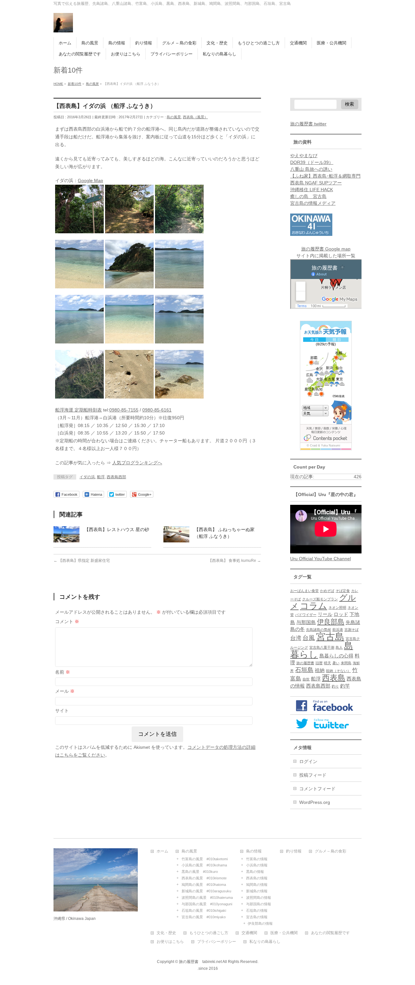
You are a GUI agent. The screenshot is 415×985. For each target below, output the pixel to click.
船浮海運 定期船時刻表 (78, 409)
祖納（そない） (338, 671)
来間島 (346, 663)
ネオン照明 (337, 607)
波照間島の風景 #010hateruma (207, 897)
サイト (62, 710)
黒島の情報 (255, 872)
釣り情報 (294, 851)
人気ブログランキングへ (137, 462)
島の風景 (174, 117)
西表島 (333, 677)
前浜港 (337, 630)
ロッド (341, 614)
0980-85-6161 (157, 409)
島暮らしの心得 (336, 655)
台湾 (295, 638)
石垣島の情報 (256, 910)
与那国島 (306, 622)
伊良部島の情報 (260, 923)
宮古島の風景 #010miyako (204, 917)
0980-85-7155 (123, 409)
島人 (339, 647)
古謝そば (351, 630)
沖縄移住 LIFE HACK (311, 189)
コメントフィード (317, 788)
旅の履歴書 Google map (325, 248)
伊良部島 (330, 621)
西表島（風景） (195, 117)
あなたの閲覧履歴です (330, 933)
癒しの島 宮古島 (308, 196)
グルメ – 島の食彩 (330, 851)
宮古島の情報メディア (313, 203)
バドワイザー (305, 615)
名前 (62, 672)
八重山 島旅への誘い (311, 169)
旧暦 (319, 663)
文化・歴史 (166, 933)
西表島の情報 (256, 878)
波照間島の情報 (258, 897)
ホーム (162, 851)
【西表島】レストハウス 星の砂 (116, 529)
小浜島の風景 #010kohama (204, 865)
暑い (335, 663)
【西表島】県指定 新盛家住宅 (81, 560)
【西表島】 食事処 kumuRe (234, 560)
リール (325, 614)
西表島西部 (116, 477)
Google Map (90, 180)
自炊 (306, 679)
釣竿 (345, 686)
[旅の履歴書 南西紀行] (63, 25)
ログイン (308, 761)
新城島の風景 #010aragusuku (206, 891)
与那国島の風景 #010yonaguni (207, 904)
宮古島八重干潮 (321, 647)
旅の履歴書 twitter (308, 123)
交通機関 (249, 933)
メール (65, 691)
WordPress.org (314, 802)
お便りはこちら (170, 942)
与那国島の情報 (258, 904)
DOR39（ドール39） (311, 162)
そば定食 (343, 591)
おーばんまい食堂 (304, 591)
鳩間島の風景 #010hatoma (204, 884)
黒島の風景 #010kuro (200, 872)
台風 (308, 637)
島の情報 (254, 851)
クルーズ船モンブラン (320, 599)
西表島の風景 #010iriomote (204, 878)
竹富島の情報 (256, 859)
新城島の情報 (256, 891)
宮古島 (330, 636)
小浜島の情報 (256, 865)
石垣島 (304, 669)
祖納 (320, 670)
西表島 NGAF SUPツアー (316, 182)
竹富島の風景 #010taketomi (205, 859)
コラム (313, 606)
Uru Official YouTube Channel (320, 558)
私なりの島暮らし (264, 942)
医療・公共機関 (284, 933)
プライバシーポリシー (216, 942)
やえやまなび (303, 155)
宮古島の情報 (256, 917)
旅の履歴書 (305, 663)
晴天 (327, 663)
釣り (335, 686)
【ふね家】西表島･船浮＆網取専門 (325, 176)
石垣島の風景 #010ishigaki (204, 910)
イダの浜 (87, 477)
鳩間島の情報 (256, 884)
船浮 (101, 477)
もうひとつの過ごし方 (208, 933)
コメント (67, 621)
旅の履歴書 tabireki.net (200, 961)
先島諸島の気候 (318, 630)
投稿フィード (312, 775)
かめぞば (327, 591)
